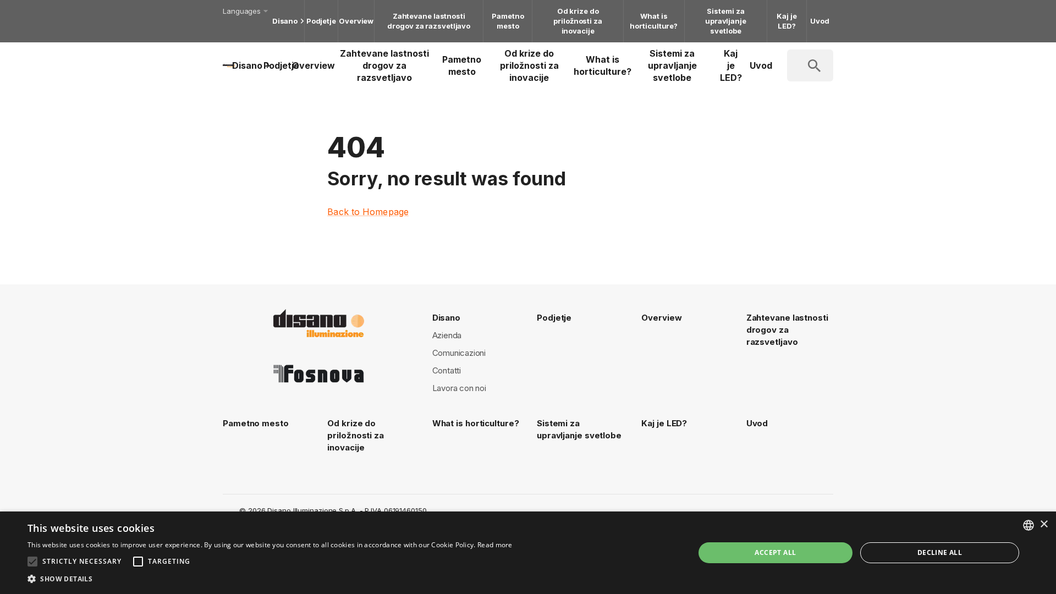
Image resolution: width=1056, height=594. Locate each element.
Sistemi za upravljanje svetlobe (725, 21)
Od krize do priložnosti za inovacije (577, 21)
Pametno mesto (508, 21)
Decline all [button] (939, 552)
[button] (270, 579)
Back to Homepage (368, 211)
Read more (495, 544)
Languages (242, 11)
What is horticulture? (654, 21)
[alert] (528, 553)
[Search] (827, 65)
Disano (285, 20)
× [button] (1044, 524)
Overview (356, 20)
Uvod (819, 20)
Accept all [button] (775, 552)
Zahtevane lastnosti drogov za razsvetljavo (428, 21)
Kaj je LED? (786, 21)
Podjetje (321, 20)
